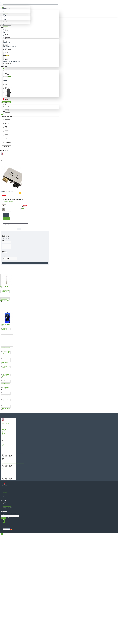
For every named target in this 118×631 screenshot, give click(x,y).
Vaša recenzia (4, 243)
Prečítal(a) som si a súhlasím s (9, 517)
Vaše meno (4, 240)
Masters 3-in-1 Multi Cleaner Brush (7, 157)
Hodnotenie (4, 251)
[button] (3, 211)
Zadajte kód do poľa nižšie (7, 256)
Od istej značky (13, 307)
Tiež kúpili (4, 269)
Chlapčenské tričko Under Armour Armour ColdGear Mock (12, 437)
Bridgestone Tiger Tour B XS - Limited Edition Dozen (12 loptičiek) (13, 463)
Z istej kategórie (6, 307)
